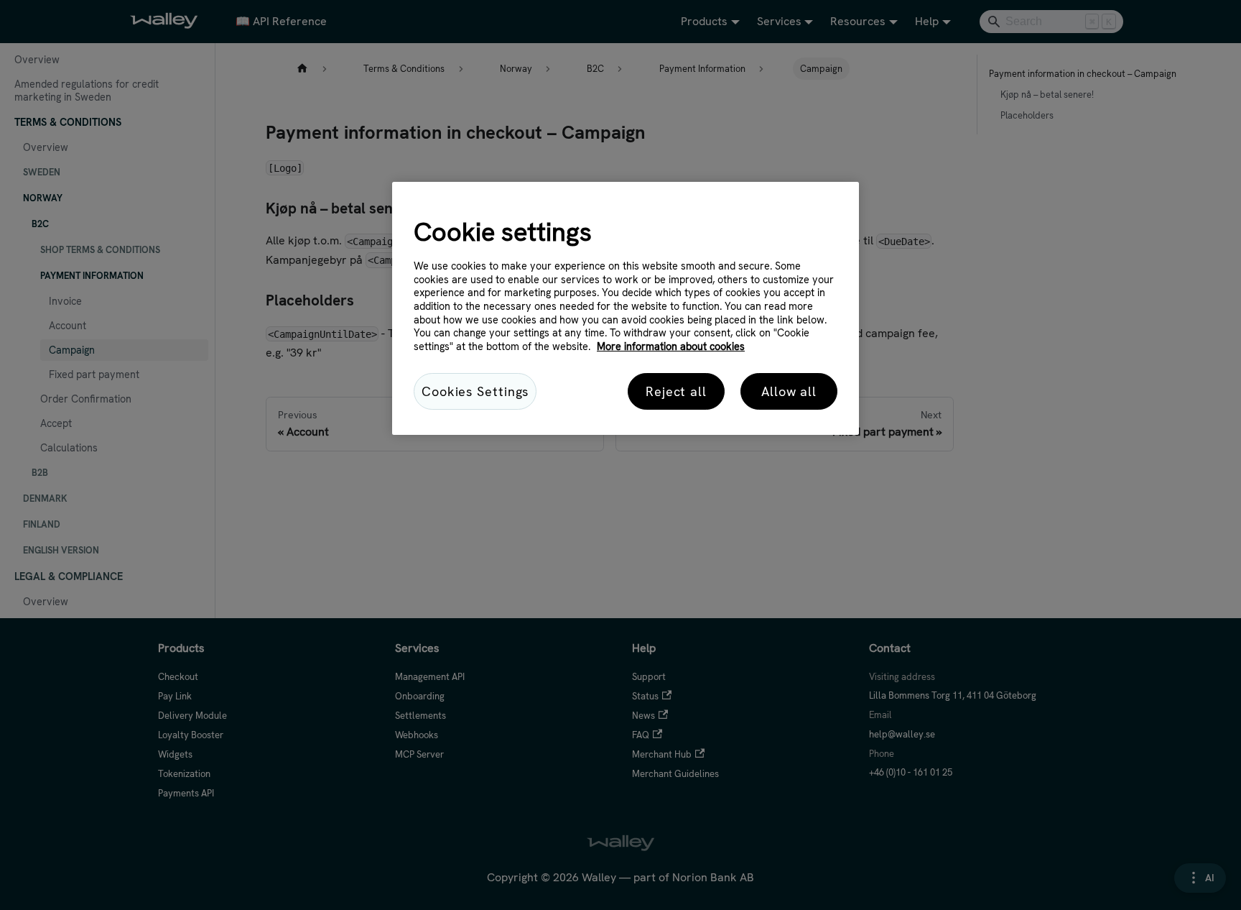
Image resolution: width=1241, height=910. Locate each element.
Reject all (676, 391)
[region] (625, 308)
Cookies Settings (475, 391)
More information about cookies (671, 346)
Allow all (789, 391)
